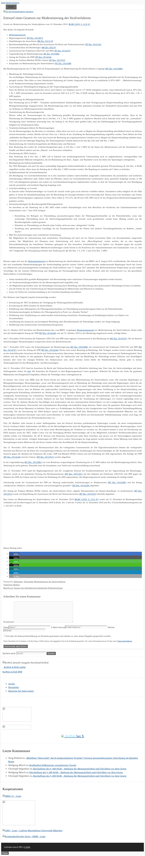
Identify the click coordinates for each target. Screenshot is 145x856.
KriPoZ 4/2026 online (14, 667)
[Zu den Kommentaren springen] (18, 11)
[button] (14, 554)
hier (29, 371)
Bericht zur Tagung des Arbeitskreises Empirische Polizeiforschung (33, 588)
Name (6, 627)
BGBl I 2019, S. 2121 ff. (79, 24)
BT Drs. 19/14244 (43, 57)
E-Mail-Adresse (58, 627)
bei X (74, 736)
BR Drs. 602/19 (49, 47)
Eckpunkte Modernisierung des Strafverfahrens (45, 581)
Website (111, 627)
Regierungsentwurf (85, 330)
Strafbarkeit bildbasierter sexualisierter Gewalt (52, 765)
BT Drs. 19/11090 (116, 482)
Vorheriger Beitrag (11, 585)
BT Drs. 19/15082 (51, 54)
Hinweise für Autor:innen (21, 691)
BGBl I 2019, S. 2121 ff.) (87, 499)
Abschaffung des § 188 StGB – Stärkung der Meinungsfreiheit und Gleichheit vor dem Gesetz (79, 768)
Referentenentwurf (17, 35)
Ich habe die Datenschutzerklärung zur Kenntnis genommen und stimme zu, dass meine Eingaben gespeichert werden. (58, 636)
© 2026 (27, 847)
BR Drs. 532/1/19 (45, 41)
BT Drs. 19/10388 (63, 63)
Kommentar (8, 622)
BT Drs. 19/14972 (35, 38)
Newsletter (13, 687)
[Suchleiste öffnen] (3, 6)
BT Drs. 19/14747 (63, 51)
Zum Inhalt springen (10, 3)
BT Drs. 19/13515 (57, 60)
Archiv (11, 683)
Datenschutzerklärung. (124, 641)
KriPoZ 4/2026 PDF (12, 671)
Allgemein (18, 581)
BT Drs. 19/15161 (93, 44)
